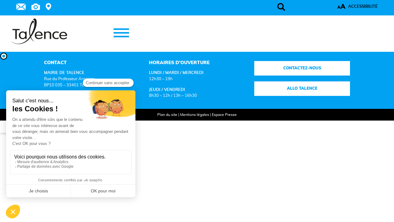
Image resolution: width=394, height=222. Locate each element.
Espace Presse (224, 115)
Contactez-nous (302, 68)
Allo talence (302, 88)
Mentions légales (194, 115)
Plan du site (167, 115)
